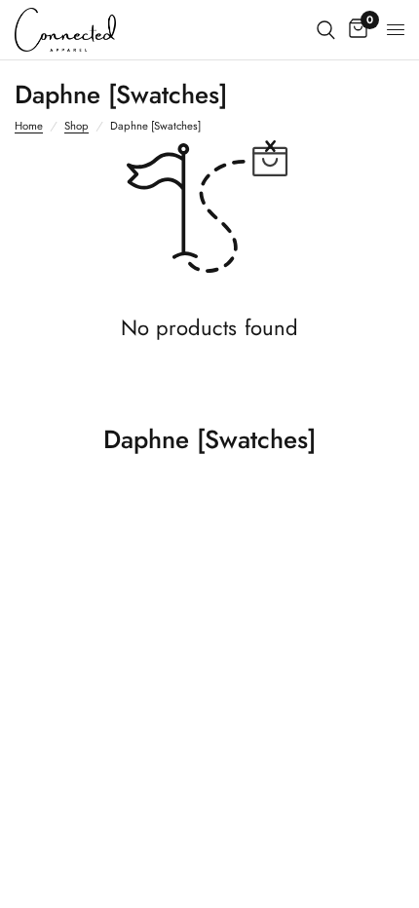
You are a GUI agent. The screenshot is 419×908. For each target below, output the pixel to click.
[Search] (326, 29)
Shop (76, 125)
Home (29, 125)
